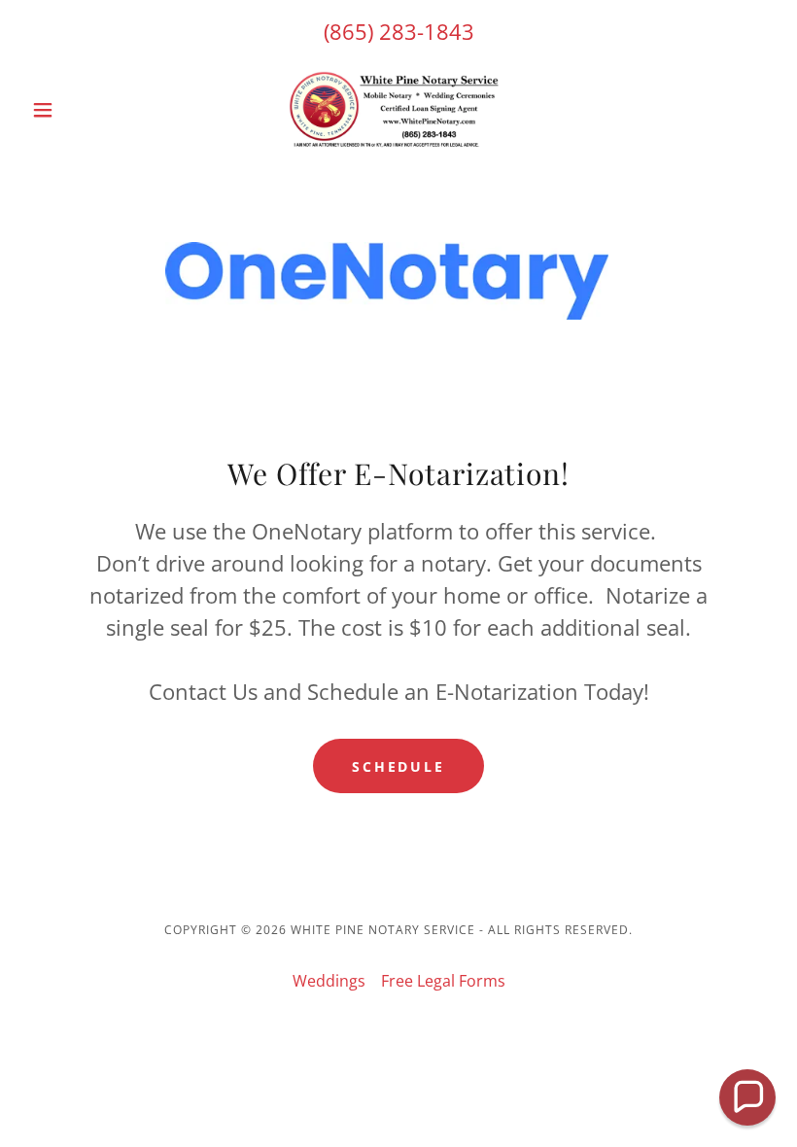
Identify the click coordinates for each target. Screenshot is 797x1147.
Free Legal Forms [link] (443, 980)
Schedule (399, 766)
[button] (79, 109)
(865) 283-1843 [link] (399, 31)
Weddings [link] (329, 980)
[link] (398, 110)
